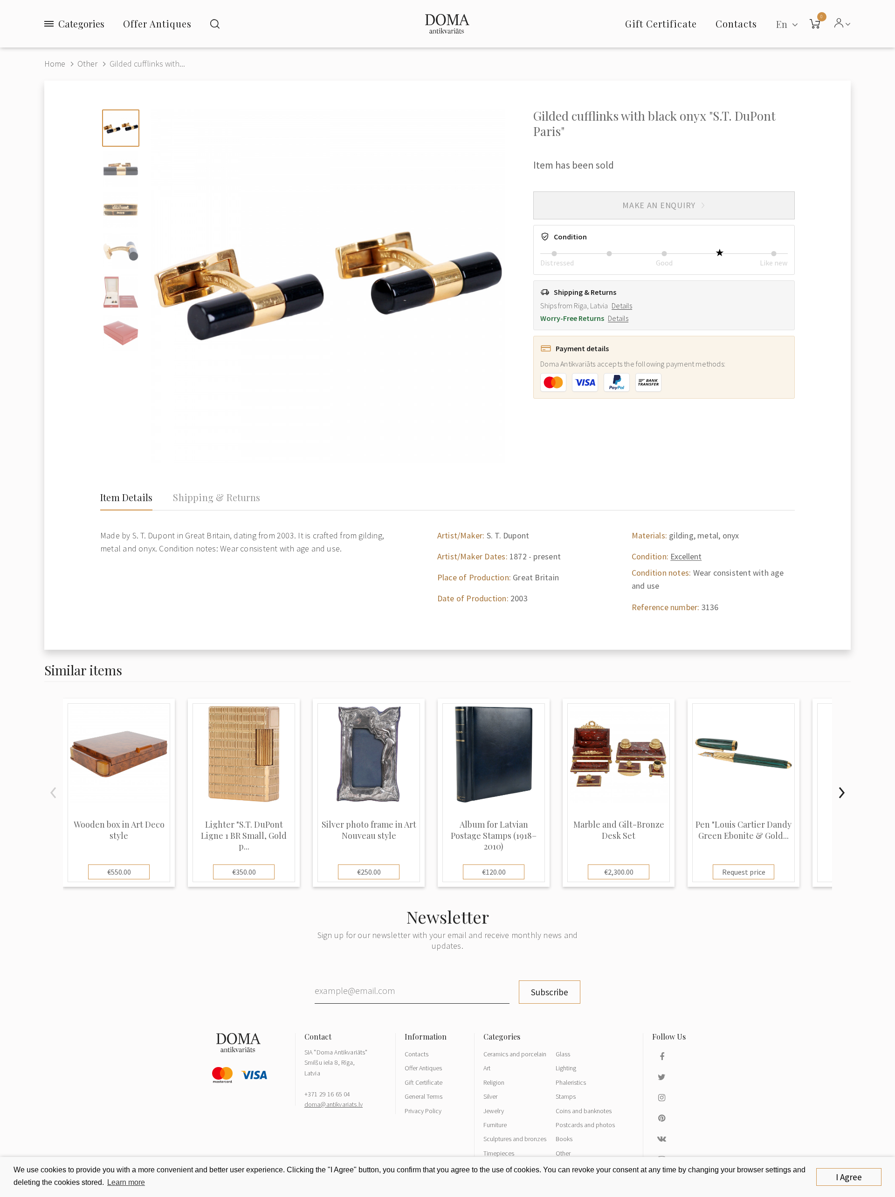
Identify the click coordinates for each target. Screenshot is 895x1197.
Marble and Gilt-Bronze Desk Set (618, 830)
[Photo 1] (120, 128)
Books (564, 1139)
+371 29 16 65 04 (327, 1094)
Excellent (686, 556)
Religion (493, 1082)
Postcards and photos (585, 1125)
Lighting (566, 1068)
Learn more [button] (126, 1182)
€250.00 (369, 872)
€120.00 (494, 872)
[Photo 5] (120, 292)
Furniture (495, 1125)
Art (486, 1068)
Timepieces (498, 1153)
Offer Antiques (157, 23)
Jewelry (493, 1111)
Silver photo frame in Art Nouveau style (369, 830)
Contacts (416, 1054)
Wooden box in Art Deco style (119, 830)
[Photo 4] (120, 251)
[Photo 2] (120, 169)
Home (54, 63)
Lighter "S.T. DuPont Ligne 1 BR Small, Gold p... (244, 835)
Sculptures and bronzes (514, 1139)
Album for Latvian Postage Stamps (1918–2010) (494, 835)
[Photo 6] (120, 333)
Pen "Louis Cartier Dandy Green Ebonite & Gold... (743, 830)
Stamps (566, 1096)
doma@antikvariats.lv (333, 1104)
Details (622, 305)
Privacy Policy (423, 1111)
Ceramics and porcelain (514, 1054)
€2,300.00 (618, 872)
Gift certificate (661, 23)
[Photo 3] (120, 210)
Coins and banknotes (584, 1111)
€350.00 (244, 872)
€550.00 (119, 872)
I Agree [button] (849, 1177)
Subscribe (549, 992)
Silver (490, 1096)
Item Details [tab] (126, 497)
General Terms (423, 1096)
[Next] (841, 792)
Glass (563, 1054)
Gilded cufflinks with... (147, 63)
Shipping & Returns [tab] (216, 497)
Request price (743, 872)
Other (87, 63)
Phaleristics (571, 1082)
